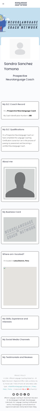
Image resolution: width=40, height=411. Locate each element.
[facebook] (13, 394)
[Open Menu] (3, 3)
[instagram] (17, 394)
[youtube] (28, 394)
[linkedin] (21, 394)
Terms (10, 389)
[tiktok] (24, 394)
